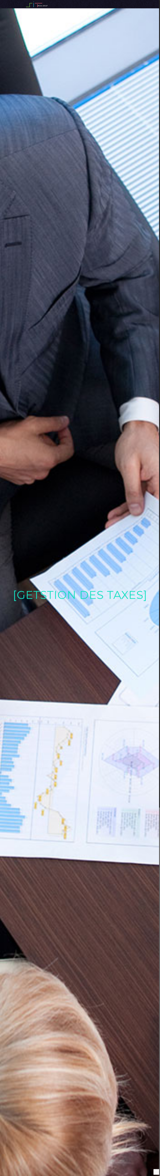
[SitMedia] (37, 4)
